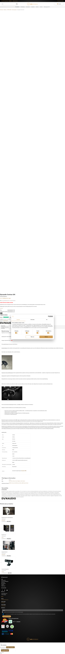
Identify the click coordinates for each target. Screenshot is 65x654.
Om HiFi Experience (4, 581)
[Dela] (2, 652)
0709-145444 (3, 605)
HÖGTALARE (9, 9)
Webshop (5, 9)
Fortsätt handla (5, 650)
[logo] (32, 4)
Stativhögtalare (14, 9)
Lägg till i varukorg (3, 314)
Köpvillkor (3, 580)
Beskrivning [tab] (3, 325)
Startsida (1, 9)
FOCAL (3, 571)
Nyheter (37, 6)
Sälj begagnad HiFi (47, 6)
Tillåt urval (32, 336)
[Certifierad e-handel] (12, 627)
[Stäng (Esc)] (3, 652)
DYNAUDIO (3, 520)
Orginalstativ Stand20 (3, 311)
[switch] (27, 333)
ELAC (2, 537)
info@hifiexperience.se (4, 599)
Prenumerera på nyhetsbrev (6, 616)
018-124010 (3, 602)
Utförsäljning (23, 6)
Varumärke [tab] (3, 328)
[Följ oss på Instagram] (5, 590)
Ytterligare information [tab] (5, 327)
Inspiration (32, 6)
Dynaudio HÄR (24, 470)
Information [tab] (32, 319)
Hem (2, 579)
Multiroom (3, 583)
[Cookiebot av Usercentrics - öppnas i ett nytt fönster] (49, 316)
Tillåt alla (46, 336)
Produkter (17, 6)
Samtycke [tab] (18, 319)
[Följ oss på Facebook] (2, 590)
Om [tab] (46, 319)
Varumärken (28, 6)
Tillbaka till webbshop (10, 647)
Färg (1, 310)
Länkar (2, 584)
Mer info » (9, 521)
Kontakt (41, 6)
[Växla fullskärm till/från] (1, 652)
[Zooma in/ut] (0, 652)
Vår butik (3, 582)
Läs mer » (1, 308)
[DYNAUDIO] (7, 322)
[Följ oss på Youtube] (7, 590)
